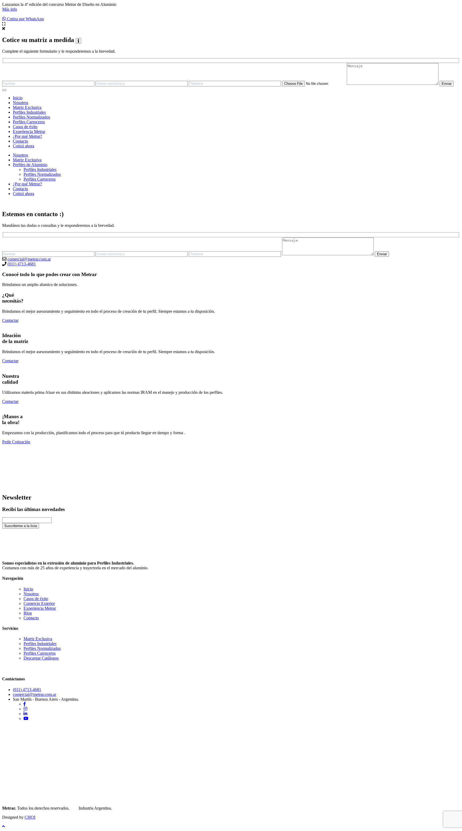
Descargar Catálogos (41, 658)
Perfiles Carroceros (29, 122)
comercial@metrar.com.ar (29, 259)
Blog (28, 613)
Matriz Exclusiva (27, 107)
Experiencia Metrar (29, 131)
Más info (9, 9)
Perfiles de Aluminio (30, 164)
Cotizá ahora (23, 146)
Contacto (20, 141)
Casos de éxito (25, 126)
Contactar (10, 320)
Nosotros (20, 102)
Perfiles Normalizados (31, 117)
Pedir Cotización (16, 442)
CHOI (30, 817)
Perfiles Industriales (29, 112)
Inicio (17, 98)
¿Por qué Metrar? (27, 136)
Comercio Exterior (39, 603)
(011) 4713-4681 (21, 264)
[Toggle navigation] (4, 90)
